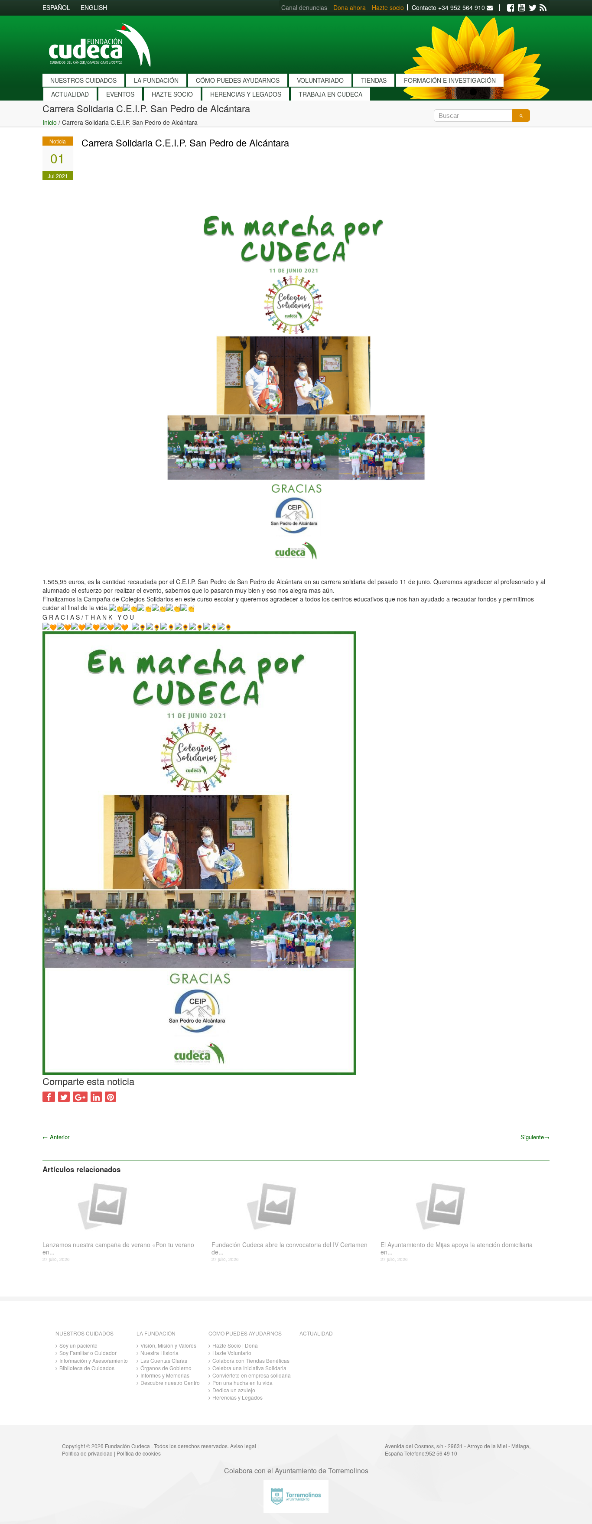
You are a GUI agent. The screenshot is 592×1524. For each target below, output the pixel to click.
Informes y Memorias (164, 1375)
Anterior (55, 1137)
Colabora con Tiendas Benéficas (250, 1360)
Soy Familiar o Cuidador (88, 1352)
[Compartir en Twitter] (64, 1096)
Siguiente (535, 1137)
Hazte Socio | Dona (235, 1345)
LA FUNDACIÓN (156, 80)
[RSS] (543, 7)
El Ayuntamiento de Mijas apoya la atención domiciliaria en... (457, 1248)
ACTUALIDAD (70, 94)
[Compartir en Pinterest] (110, 1096)
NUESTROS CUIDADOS (83, 80)
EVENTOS (120, 94)
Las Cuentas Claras (163, 1360)
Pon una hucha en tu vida (242, 1382)
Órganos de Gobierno (166, 1367)
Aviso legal (243, 1445)
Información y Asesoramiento (93, 1360)
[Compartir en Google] (80, 1096)
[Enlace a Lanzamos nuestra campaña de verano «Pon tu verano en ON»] (123, 1205)
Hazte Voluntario (231, 1352)
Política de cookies (139, 1453)
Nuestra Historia (159, 1352)
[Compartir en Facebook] (49, 1096)
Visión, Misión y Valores (168, 1345)
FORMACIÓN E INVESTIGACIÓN (450, 80)
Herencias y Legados (237, 1397)
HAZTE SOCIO (172, 94)
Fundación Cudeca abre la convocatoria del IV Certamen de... (289, 1248)
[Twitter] (532, 7)
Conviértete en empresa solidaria (251, 1375)
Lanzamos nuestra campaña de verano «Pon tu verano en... (118, 1248)
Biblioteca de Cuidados (86, 1367)
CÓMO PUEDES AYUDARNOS (238, 80)
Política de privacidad (87, 1453)
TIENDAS (374, 80)
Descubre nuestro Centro (170, 1382)
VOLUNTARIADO (320, 80)
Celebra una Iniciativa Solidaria (249, 1367)
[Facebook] (510, 7)
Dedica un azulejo (233, 1390)
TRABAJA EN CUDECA (330, 94)
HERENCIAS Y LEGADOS (245, 94)
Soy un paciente (78, 1345)
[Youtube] (521, 7)
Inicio (49, 122)
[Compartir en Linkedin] (96, 1096)
